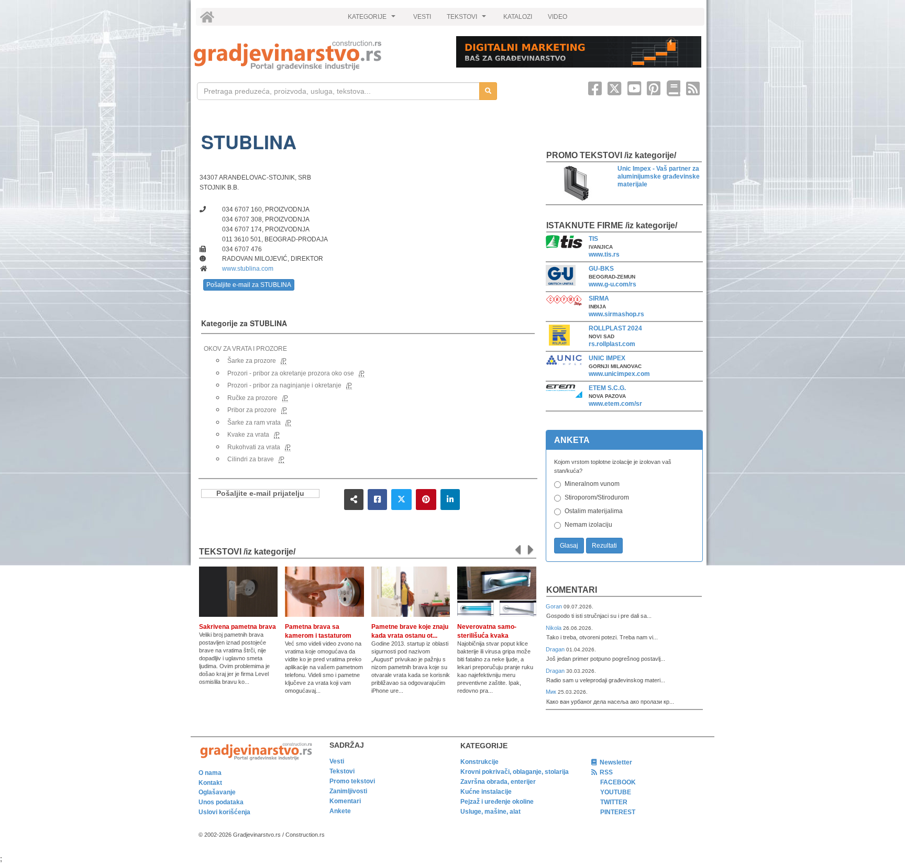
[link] (318, 55)
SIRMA (599, 298)
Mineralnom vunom (592, 483)
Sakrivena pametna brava (237, 626)
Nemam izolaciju (588, 524)
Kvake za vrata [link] (248, 434)
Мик (552, 692)
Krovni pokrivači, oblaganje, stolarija (514, 771)
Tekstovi (342, 771)
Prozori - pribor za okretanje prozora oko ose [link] (290, 373)
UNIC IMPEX (607, 358)
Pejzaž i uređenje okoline (497, 801)
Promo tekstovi (352, 781)
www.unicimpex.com (619, 374)
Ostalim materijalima (594, 511)
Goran (555, 606)
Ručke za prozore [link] (252, 398)
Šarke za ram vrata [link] (254, 422)
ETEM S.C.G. (607, 388)
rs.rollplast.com (612, 344)
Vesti (336, 761)
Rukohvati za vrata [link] (253, 447)
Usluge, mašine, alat (490, 811)
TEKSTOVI (468, 19)
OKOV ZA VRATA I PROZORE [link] (245, 348)
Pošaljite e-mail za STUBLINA (248, 285)
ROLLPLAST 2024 (615, 328)
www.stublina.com (247, 268)
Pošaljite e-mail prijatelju (260, 493)
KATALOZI (517, 16)
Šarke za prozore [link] (251, 360)
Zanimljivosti (348, 791)
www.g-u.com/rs (612, 284)
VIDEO (557, 16)
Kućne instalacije (486, 791)
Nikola (554, 628)
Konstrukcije (479, 762)
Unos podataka (221, 802)
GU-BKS (601, 268)
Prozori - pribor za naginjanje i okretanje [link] (284, 385)
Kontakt (210, 782)
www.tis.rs (604, 254)
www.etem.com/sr (615, 403)
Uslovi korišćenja (224, 812)
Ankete (340, 811)
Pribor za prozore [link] (252, 410)
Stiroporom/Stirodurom (597, 497)
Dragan (556, 649)
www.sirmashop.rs (616, 314)
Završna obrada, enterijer (498, 781)
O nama (210, 773)
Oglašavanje (217, 792)
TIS (593, 238)
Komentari (571, 589)
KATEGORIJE (373, 19)
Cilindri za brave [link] (250, 459)
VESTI (422, 16)
